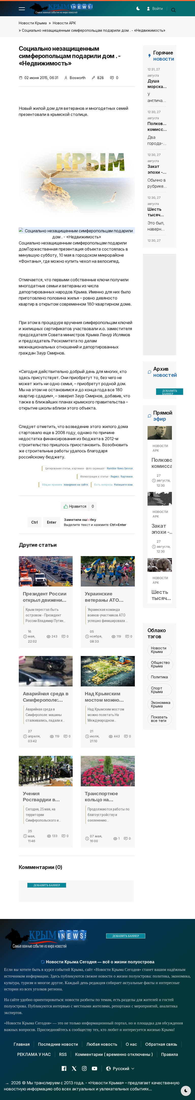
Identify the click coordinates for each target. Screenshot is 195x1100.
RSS (63, 1054)
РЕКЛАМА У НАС (34, 1054)
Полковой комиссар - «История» (157, 126)
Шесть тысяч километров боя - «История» (157, 212)
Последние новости (58, 1044)
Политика (159, 677)
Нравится (81, 506)
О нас (131, 1044)
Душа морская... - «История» (157, 84)
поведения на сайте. (76, 484)
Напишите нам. (123, 484)
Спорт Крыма (157, 690)
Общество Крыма (160, 664)
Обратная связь (161, 1044)
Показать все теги (159, 719)
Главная (22, 1044)
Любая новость (101, 1044)
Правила (169, 1054)
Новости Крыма (33, 23)
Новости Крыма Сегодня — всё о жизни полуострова (99, 962)
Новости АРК (64, 23)
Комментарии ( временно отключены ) (114, 1054)
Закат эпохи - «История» (157, 169)
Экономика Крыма (160, 704)
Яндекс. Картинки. (121, 476)
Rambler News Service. (120, 468)
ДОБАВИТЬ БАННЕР (47, 885)
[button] (22, 9)
